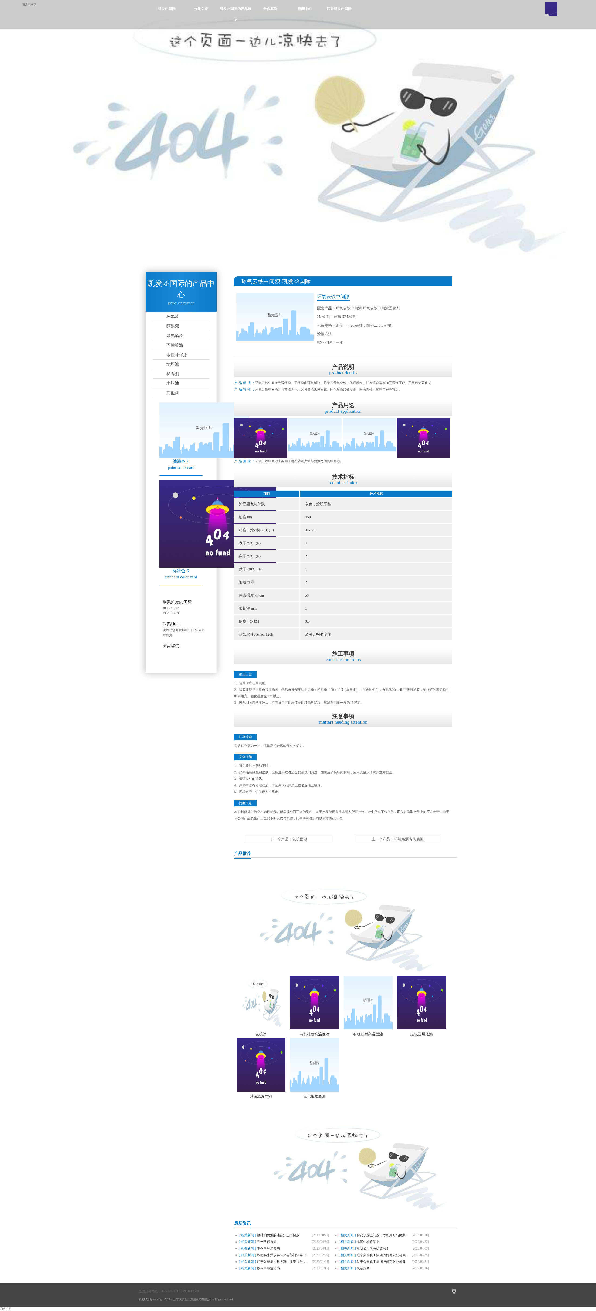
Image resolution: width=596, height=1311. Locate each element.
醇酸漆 (172, 326)
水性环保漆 (176, 354)
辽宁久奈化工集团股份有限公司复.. (382, 1255)
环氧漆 (172, 316)
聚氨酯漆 (174, 335)
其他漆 (172, 393)
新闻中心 (305, 9)
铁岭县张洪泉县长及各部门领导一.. (282, 1255)
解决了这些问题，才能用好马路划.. (382, 1235)
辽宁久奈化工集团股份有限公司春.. (382, 1262)
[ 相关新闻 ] (247, 1235)
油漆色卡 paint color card (181, 464)
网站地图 (5, 1308)
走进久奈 (201, 9)
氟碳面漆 (299, 839)
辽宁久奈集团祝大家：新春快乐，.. (282, 1262)
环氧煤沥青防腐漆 (409, 839)
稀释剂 (172, 373)
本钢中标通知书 (368, 1242)
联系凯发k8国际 (339, 9)
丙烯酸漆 (174, 345)
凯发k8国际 (29, 4)
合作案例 (270, 9)
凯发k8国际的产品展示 (235, 14)
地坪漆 (172, 364)
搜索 (551, 9)
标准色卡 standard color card (181, 573)
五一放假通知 (267, 1242)
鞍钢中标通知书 (268, 1268)
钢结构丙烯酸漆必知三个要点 (278, 1235)
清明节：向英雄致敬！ (373, 1248)
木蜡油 (172, 383)
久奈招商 (363, 1268)
